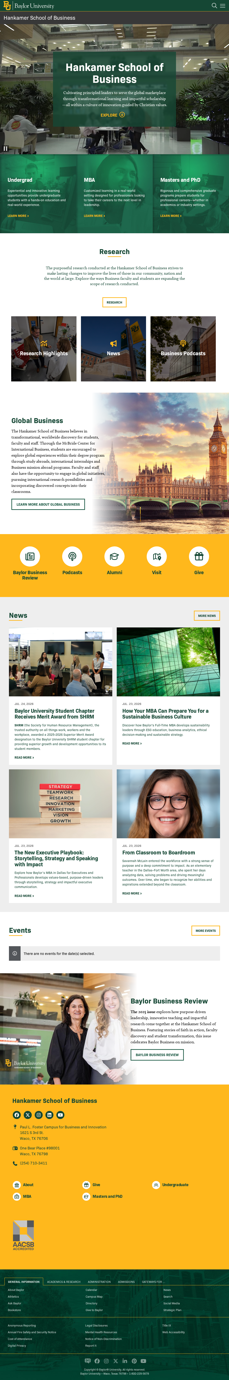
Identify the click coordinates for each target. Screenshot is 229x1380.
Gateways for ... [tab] (153, 1281)
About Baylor (16, 1290)
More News (207, 615)
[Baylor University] (28, 5)
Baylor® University (110, 1369)
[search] (212, 6)
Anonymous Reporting (22, 1325)
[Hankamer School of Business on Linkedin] (49, 1114)
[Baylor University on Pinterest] (133, 1363)
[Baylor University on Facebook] (96, 1363)
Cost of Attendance (20, 1339)
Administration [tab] (99, 1281)
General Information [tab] (24, 1281)
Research (114, 302)
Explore (109, 115)
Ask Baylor (14, 1303)
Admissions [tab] (126, 1281)
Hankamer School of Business (39, 17)
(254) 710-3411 (33, 1162)
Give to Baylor (94, 1310)
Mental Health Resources (101, 1332)
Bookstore (14, 1310)
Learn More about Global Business (48, 504)
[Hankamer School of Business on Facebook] (16, 1114)
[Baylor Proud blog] (86, 1363)
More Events (206, 930)
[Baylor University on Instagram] (105, 1363)
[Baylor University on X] (114, 1363)
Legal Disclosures (96, 1325)
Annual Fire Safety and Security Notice (32, 1332)
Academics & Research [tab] (64, 1281)
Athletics (13, 1296)
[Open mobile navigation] (223, 6)
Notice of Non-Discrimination (103, 1339)
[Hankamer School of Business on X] (27, 1114)
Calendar (91, 1290)
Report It (90, 1345)
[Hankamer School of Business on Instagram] (38, 1114)
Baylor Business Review (157, 1054)
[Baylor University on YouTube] (142, 1363)
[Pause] (5, 148)
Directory (91, 1303)
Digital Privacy (17, 1345)
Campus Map (94, 1296)
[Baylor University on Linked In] (124, 1363)
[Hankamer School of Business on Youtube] (60, 1114)
